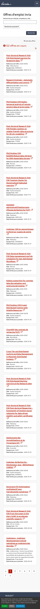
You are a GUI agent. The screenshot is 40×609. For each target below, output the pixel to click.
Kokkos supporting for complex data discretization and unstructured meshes (19, 283)
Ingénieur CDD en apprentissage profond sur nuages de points (19, 231)
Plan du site (8, 595)
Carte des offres (30, 41)
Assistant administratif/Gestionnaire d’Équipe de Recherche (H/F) (18, 207)
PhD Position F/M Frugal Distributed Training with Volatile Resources (17, 308)
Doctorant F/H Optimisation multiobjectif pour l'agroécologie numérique (18, 489)
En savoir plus (20, 606)
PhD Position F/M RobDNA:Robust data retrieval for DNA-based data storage (19, 156)
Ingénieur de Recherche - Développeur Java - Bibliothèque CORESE (20, 465)
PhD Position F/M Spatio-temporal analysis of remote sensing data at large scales (18, 104)
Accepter (4, 606)
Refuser (12, 606)
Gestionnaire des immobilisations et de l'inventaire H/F (15, 440)
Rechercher (31, 33)
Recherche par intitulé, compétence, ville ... (17, 18)
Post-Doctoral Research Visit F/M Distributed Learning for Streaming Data (18, 58)
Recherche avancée (11, 26)
